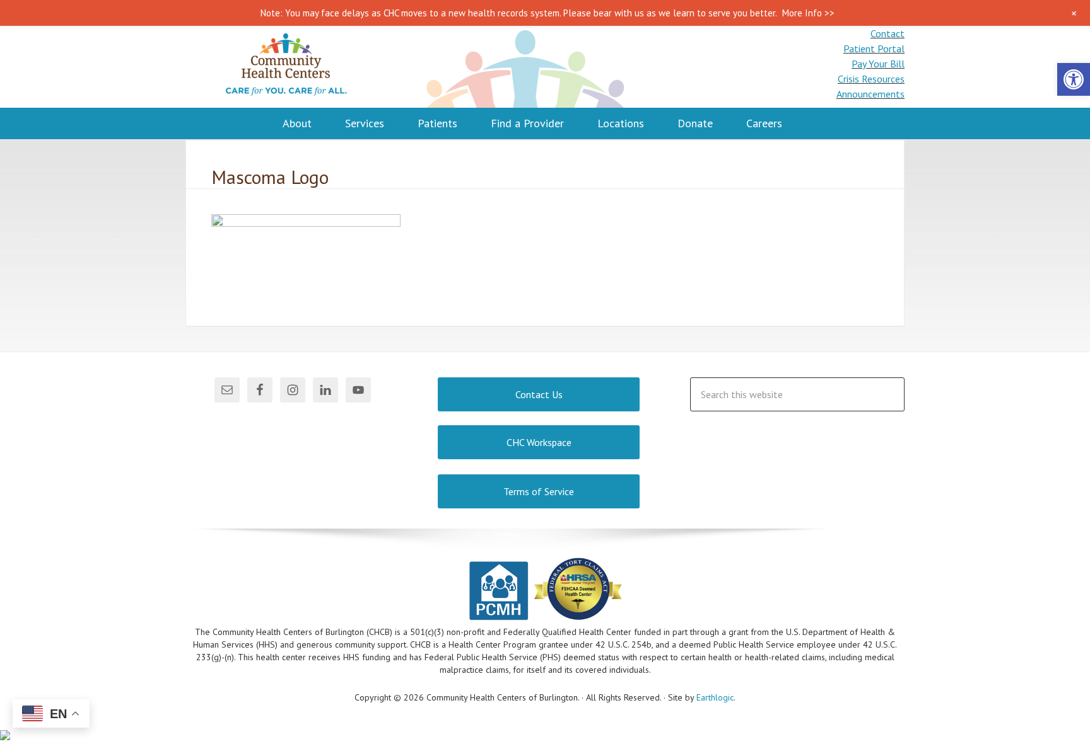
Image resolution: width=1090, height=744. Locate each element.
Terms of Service (538, 491)
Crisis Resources (871, 78)
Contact (887, 33)
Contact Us (539, 394)
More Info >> (808, 13)
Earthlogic (715, 697)
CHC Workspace (539, 442)
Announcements (870, 94)
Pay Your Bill (878, 63)
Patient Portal (874, 48)
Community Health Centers (286, 67)
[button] (1073, 79)
